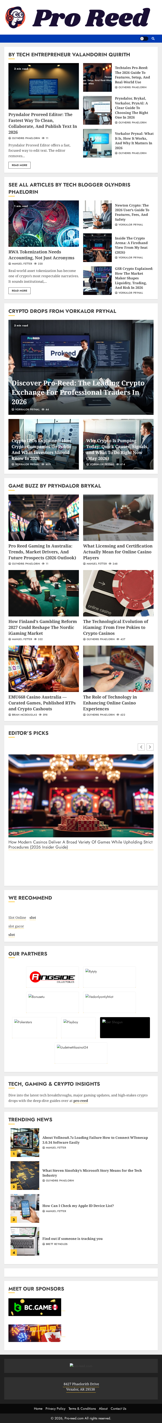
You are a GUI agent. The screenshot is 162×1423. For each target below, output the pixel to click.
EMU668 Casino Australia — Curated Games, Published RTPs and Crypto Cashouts (43, 669)
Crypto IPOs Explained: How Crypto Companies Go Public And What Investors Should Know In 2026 (42, 449)
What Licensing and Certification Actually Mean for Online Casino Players (118, 518)
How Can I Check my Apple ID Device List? (25, 1208)
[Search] (153, 39)
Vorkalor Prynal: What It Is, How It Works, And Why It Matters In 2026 (97, 143)
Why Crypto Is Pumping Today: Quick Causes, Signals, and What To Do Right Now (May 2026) (117, 449)
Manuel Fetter (21, 264)
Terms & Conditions (82, 1408)
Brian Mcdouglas (24, 715)
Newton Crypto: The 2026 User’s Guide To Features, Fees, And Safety (97, 214)
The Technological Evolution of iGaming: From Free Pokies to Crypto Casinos (118, 593)
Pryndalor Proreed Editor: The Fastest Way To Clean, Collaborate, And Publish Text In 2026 (43, 86)
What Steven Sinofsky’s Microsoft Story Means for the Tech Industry (25, 1175)
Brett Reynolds (56, 1244)
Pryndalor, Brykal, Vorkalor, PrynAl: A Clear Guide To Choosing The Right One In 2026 (97, 110)
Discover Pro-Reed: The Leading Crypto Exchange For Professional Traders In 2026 (81, 367)
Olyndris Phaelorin (25, 138)
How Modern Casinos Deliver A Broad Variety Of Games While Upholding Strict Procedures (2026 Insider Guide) (80, 845)
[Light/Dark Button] (144, 38)
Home (38, 1408)
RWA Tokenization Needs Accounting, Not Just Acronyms (43, 223)
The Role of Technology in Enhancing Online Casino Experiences (118, 669)
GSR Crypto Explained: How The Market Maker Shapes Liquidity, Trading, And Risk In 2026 (97, 280)
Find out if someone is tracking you (25, 1241)
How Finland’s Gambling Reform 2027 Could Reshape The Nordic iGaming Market (43, 593)
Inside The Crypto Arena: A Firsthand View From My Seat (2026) (97, 247)
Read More (19, 165)
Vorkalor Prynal (130, 225)
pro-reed (80, 1100)
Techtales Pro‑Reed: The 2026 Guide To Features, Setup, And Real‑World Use (97, 77)
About (103, 1408)
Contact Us (118, 1408)
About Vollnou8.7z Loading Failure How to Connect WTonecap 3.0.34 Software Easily (25, 1142)
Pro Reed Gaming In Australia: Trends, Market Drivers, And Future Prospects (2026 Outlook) (43, 518)
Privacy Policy (55, 1408)
